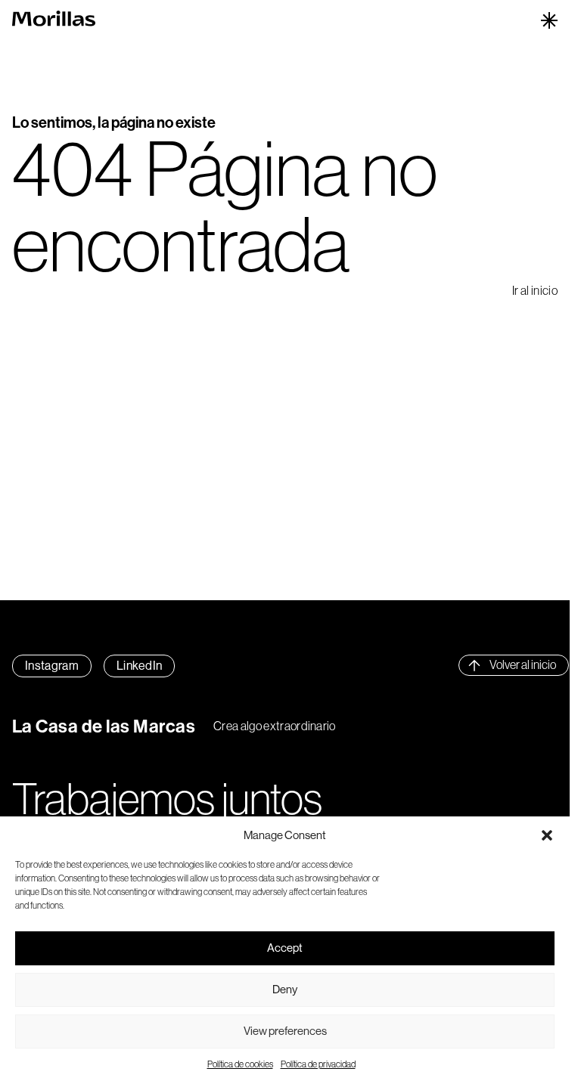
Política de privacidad (318, 1064)
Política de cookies (240, 1064)
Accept (285, 947)
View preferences (285, 1031)
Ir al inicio (535, 290)
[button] (547, 835)
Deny (284, 989)
